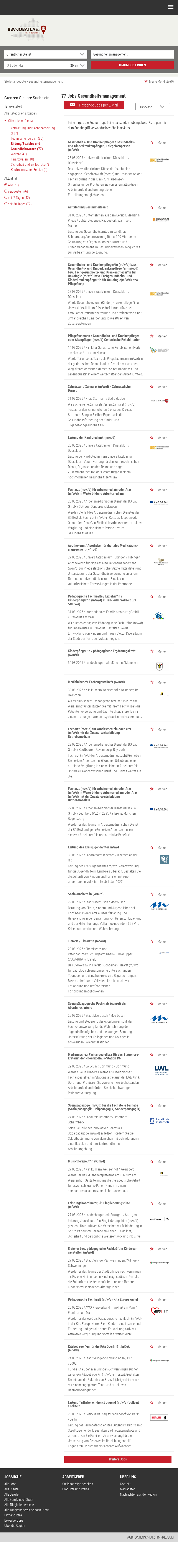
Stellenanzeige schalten (77, 1483)
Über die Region (14, 1525)
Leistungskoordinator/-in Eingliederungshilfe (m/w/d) (99, 1205)
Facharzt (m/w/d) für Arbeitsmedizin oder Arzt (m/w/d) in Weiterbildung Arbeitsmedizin (99, 491)
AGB (130, 1537)
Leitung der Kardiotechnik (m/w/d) (91, 437)
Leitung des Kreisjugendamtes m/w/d (93, 847)
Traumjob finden (132, 65)
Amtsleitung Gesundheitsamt (88, 207)
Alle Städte (11, 1489)
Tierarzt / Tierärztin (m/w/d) (87, 941)
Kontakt (125, 1483)
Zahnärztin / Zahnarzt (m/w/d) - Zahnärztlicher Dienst (100, 388)
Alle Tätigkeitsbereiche (19, 1504)
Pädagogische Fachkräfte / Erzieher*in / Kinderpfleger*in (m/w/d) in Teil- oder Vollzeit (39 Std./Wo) (102, 600)
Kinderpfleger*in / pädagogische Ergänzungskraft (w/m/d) (101, 652)
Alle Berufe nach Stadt (18, 1499)
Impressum (165, 1537)
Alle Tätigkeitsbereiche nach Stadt (26, 1510)
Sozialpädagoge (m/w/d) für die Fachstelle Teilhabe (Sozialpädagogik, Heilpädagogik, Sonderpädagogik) (104, 1107)
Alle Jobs (10, 1483)
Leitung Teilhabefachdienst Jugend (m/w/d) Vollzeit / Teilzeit (103, 1404)
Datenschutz (145, 1537)
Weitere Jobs (118, 1459)
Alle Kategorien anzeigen (20, 113)
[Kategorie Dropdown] (83, 54)
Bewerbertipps (13, 1520)
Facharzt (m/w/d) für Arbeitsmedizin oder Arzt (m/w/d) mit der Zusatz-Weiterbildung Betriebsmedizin (99, 733)
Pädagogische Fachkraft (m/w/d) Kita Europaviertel (103, 1299)
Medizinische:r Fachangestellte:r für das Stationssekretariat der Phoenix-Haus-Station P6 (103, 1056)
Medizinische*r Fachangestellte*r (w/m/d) (96, 681)
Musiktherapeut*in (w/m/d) (86, 1161)
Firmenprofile (13, 1515)
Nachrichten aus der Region (138, 1494)
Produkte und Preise (75, 1489)
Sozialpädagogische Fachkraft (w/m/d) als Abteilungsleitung (97, 1005)
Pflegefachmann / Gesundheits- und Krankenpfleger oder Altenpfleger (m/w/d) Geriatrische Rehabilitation (104, 337)
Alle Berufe (11, 1494)
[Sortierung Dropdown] (163, 106)
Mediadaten (127, 1489)
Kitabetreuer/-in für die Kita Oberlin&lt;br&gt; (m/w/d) (99, 1348)
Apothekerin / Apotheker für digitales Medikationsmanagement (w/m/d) (103, 547)
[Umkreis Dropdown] (82, 65)
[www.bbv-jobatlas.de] (23, 28)
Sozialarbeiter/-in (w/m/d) (86, 894)
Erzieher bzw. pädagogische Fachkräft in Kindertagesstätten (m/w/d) (102, 1250)
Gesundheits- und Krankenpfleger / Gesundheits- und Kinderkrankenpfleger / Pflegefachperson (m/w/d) (101, 146)
